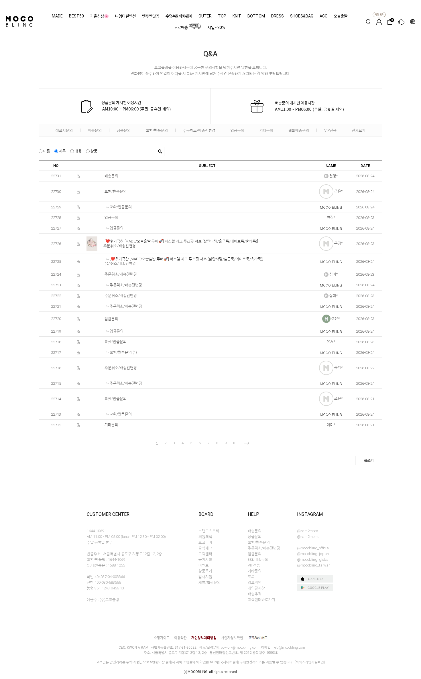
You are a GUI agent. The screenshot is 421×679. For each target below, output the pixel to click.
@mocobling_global (313, 559)
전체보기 (358, 130)
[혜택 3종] (379, 21)
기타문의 (266, 130)
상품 (93, 151)
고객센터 (205, 554)
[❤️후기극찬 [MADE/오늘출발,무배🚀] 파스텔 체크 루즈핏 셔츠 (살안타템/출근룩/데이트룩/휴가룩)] (181, 241)
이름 (46, 151)
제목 (62, 151)
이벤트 (203, 565)
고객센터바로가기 (261, 599)
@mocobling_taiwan (313, 565)
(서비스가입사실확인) (309, 662)
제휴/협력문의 (209, 582)
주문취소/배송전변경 (199, 130)
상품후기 (205, 571)
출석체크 (205, 548)
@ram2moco (307, 531)
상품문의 (124, 130)
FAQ (251, 577)
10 (234, 443)
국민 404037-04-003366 (106, 577)
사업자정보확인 (232, 638)
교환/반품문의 (157, 130)
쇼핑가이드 (162, 638)
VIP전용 (330, 130)
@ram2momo (308, 536)
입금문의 (237, 130)
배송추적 (254, 594)
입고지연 (254, 582)
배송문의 (95, 130)
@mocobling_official (313, 548)
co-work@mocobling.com (240, 648)
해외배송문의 (298, 130)
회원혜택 (205, 536)
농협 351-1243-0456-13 (105, 588)
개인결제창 (256, 588)
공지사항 (205, 559)
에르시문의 (64, 130)
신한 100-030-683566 (104, 582)
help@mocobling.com (288, 648)
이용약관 (180, 638)
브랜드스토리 (208, 531)
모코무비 (205, 542)
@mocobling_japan (313, 554)
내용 (78, 151)
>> (261, 443)
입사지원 (205, 577)
